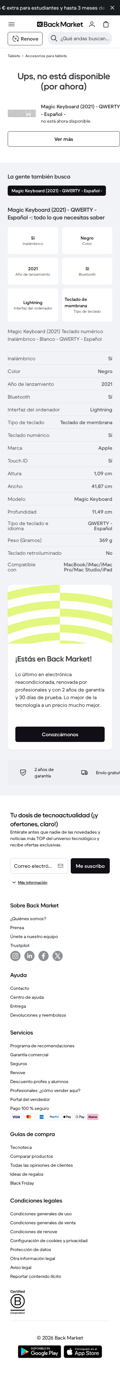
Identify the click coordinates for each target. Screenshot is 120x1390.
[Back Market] (60, 24)
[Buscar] (54, 38)
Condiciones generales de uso (41, 1214)
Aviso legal (20, 1267)
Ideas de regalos (27, 1174)
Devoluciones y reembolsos (38, 1015)
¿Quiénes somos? (28, 918)
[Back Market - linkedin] (29, 956)
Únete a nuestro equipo (34, 936)
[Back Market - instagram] (15, 956)
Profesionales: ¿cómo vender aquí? (45, 1090)
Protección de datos (30, 1249)
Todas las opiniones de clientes (41, 1165)
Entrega (18, 1006)
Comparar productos (31, 1156)
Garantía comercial (29, 1055)
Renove (17, 1072)
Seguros (18, 1063)
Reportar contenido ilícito (35, 1276)
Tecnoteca (21, 1147)
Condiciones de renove (33, 1231)
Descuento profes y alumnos (39, 1081)
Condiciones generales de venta (43, 1223)
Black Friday (22, 1183)
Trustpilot (19, 945)
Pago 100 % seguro (29, 1108)
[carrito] (106, 24)
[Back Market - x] (57, 956)
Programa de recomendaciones (42, 1046)
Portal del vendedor (30, 1099)
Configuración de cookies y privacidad (49, 1240)
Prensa (17, 927)
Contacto (19, 988)
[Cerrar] (112, 7)
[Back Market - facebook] (43, 956)
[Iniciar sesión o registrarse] (91, 24)
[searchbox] (85, 38)
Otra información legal (32, 1258)
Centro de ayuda (27, 997)
